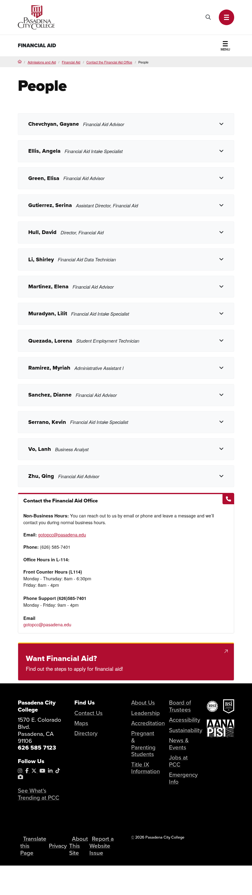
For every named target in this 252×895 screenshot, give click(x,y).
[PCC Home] (36, 16)
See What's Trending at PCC (38, 794)
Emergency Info (183, 778)
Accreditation (148, 723)
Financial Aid (37, 45)
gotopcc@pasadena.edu (62, 535)
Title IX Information (145, 768)
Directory (85, 733)
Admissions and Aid (42, 62)
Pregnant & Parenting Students (143, 744)
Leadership (145, 713)
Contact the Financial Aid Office (109, 62)
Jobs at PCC (178, 761)
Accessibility (184, 720)
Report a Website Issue (101, 846)
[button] (226, 17)
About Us (143, 702)
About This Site (78, 846)
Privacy (58, 846)
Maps (81, 723)
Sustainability (185, 730)
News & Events (179, 744)
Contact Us (88, 713)
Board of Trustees (180, 706)
